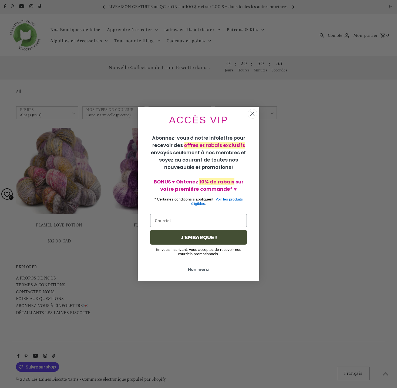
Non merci (198, 269)
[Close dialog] (252, 114)
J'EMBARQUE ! (199, 237)
